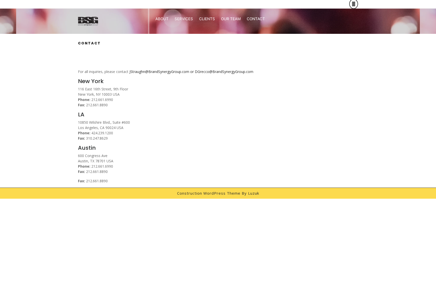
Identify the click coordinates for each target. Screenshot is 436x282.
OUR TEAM (231, 18)
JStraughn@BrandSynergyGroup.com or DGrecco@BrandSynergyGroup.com (191, 71)
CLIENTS (207, 18)
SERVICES (184, 18)
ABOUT (162, 18)
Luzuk (253, 193)
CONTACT (256, 18)
